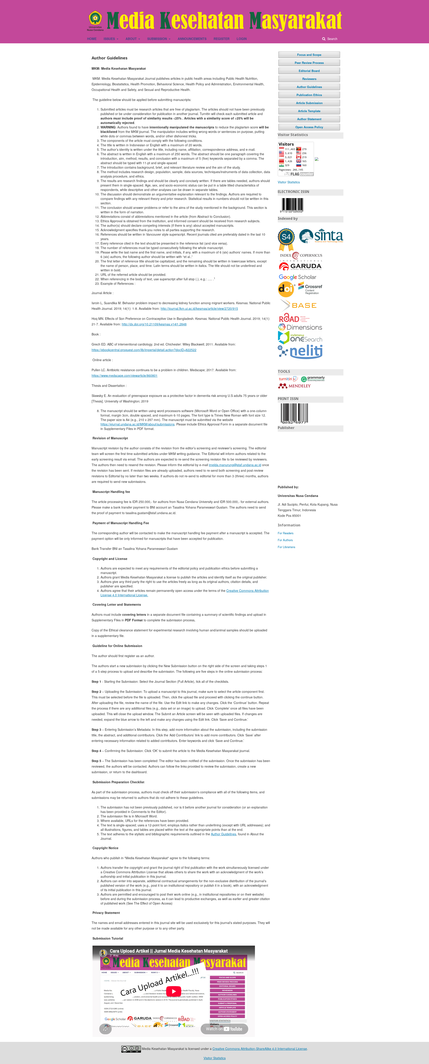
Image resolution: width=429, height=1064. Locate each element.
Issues (110, 38)
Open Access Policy (309, 127)
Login (242, 38)
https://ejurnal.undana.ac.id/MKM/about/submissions (138, 424)
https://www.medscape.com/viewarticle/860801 (125, 375)
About (132, 38)
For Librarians (286, 547)
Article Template (309, 111)
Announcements (192, 38)
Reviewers (309, 79)
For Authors (285, 540)
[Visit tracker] (316, 158)
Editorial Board (309, 71)
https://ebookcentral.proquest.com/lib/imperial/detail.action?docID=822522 (144, 350)
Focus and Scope (309, 54)
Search (331, 38)
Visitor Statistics (289, 182)
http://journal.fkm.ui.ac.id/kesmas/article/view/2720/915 (199, 308)
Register (221, 38)
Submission (157, 38)
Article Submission (309, 103)
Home (92, 38)
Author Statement (309, 119)
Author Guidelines (223, 834)
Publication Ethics (309, 95)
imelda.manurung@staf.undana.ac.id (235, 465)
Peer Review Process (309, 63)
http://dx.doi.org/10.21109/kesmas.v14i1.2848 (154, 324)
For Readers (286, 533)
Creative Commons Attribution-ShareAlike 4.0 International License (259, 1048)
